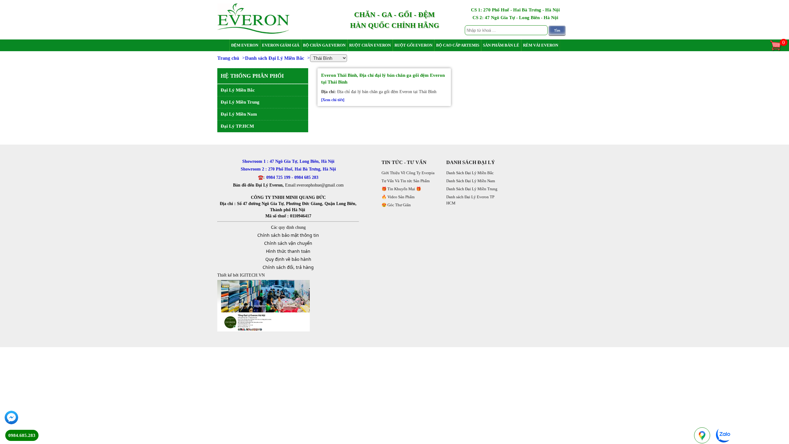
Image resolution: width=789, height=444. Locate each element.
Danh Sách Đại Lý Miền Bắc (470, 173)
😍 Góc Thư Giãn (396, 205)
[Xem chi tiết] (332, 99)
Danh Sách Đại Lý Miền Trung (471, 189)
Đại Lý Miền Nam (239, 114)
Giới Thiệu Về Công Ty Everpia (408, 173)
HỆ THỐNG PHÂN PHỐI (252, 76)
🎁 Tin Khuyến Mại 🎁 (401, 189)
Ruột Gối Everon (413, 45)
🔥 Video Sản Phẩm (398, 197)
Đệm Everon (244, 45)
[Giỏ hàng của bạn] (778, 50)
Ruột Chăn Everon (370, 45)
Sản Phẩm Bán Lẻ (501, 45)
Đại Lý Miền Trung (240, 102)
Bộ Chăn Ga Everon (324, 45)
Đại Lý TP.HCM (237, 126)
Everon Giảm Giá (280, 45)
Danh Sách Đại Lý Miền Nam (470, 181)
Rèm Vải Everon (540, 45)
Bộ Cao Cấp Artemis (457, 45)
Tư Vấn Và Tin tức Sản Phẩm (406, 181)
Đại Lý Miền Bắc (238, 90)
